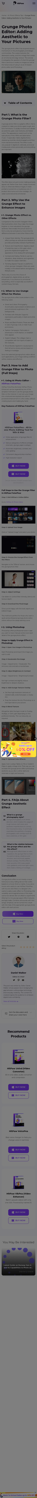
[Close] (35, 738)
